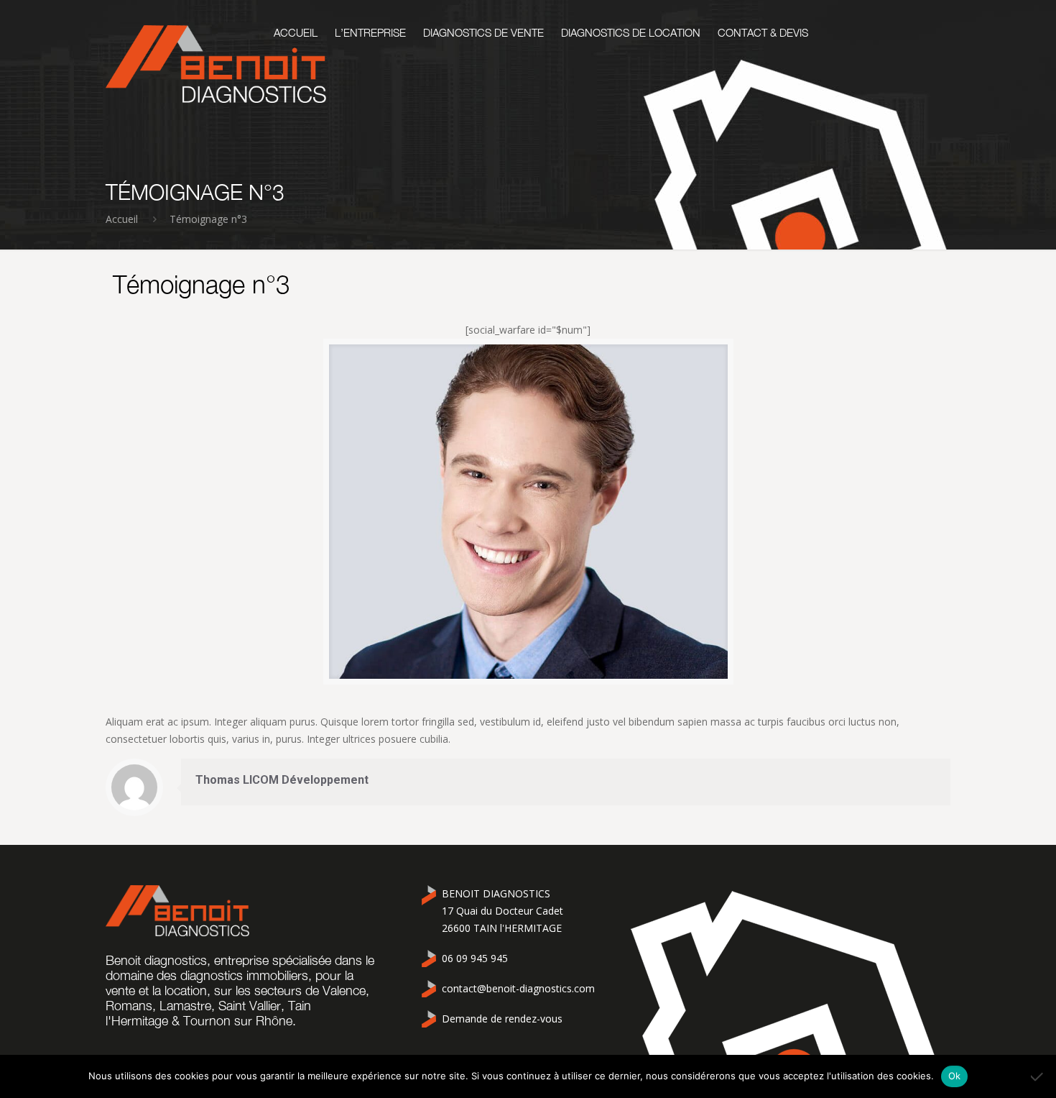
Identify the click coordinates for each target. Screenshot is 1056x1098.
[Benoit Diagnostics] (216, 64)
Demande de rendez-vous (502, 1018)
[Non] (1038, 1076)
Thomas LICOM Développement (282, 780)
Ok (954, 1075)
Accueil (122, 219)
